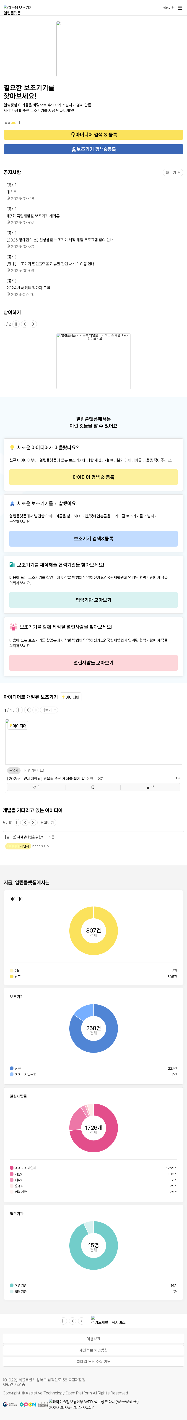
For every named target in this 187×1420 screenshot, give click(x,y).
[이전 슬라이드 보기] (27, 710)
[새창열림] (116, 1404)
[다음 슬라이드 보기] (35, 710)
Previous (88, 1321)
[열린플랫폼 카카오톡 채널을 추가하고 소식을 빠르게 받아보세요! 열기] (93, 361)
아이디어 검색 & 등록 (96, 134)
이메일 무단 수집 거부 (93, 1362)
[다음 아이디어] (32, 822)
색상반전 (168, 7)
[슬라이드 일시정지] (16, 324)
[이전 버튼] (25, 324)
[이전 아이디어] (25, 822)
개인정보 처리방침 (93, 1350)
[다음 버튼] (34, 324)
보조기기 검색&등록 (96, 149)
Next (130, 1321)
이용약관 (93, 1339)
